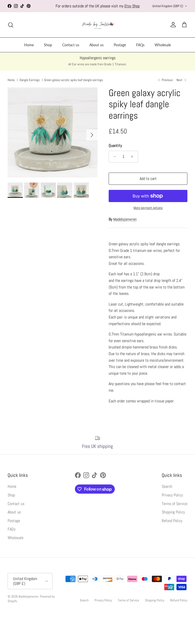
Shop (48, 45)
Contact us (70, 45)
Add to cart (148, 178)
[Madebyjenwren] (97, 25)
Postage (120, 45)
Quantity (115, 145)
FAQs (140, 45)
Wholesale (163, 45)
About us (96, 45)
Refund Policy (172, 520)
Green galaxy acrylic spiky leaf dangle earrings (73, 80)
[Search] (11, 25)
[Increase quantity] (133, 156)
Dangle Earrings (30, 80)
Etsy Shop (132, 6)
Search (167, 486)
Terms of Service (174, 503)
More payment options (148, 208)
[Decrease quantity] (113, 156)
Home (29, 45)
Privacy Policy (172, 495)
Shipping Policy (173, 512)
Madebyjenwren (125, 219)
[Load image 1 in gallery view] (53, 132)
